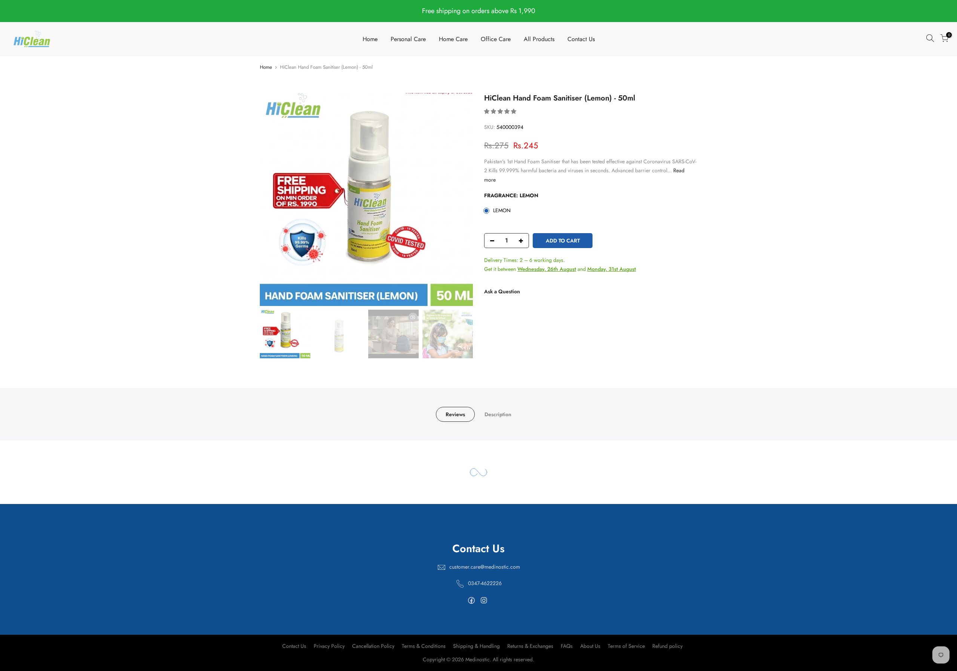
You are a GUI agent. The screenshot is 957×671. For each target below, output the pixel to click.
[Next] (460, 199)
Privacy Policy (329, 646)
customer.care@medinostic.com (484, 566)
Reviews (455, 414)
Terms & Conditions (424, 646)
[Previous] (273, 199)
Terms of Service (626, 646)
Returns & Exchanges (530, 646)
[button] (501, 111)
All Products (539, 39)
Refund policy (667, 646)
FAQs (567, 646)
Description (497, 414)
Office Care (496, 39)
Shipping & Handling (476, 646)
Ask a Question (502, 291)
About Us (590, 646)
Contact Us (581, 39)
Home (370, 39)
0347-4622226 (485, 583)
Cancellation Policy (373, 646)
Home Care (453, 39)
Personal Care (408, 39)
